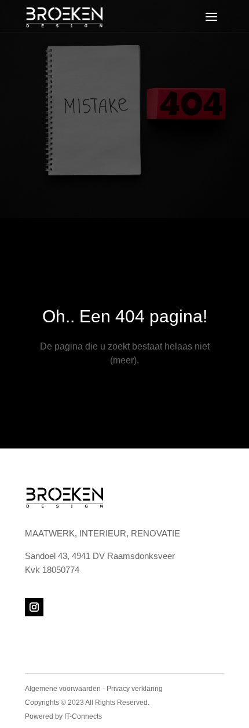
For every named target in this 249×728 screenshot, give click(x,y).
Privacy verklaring (135, 689)
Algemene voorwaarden (63, 689)
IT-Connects (83, 716)
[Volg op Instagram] (34, 607)
